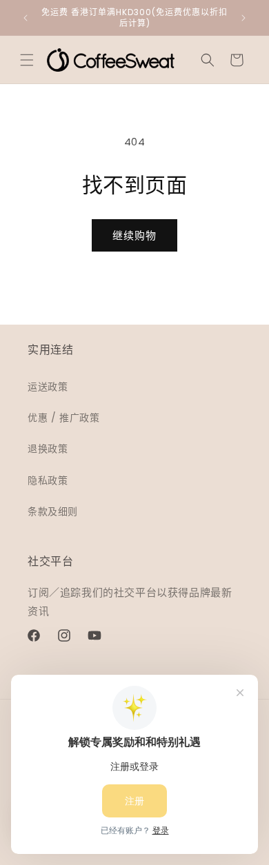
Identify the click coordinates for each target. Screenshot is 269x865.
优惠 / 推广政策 (63, 418)
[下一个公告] (243, 18)
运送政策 (48, 387)
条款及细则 (53, 511)
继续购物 (134, 235)
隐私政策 (48, 480)
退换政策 (48, 449)
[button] (26, 59)
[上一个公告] (25, 18)
